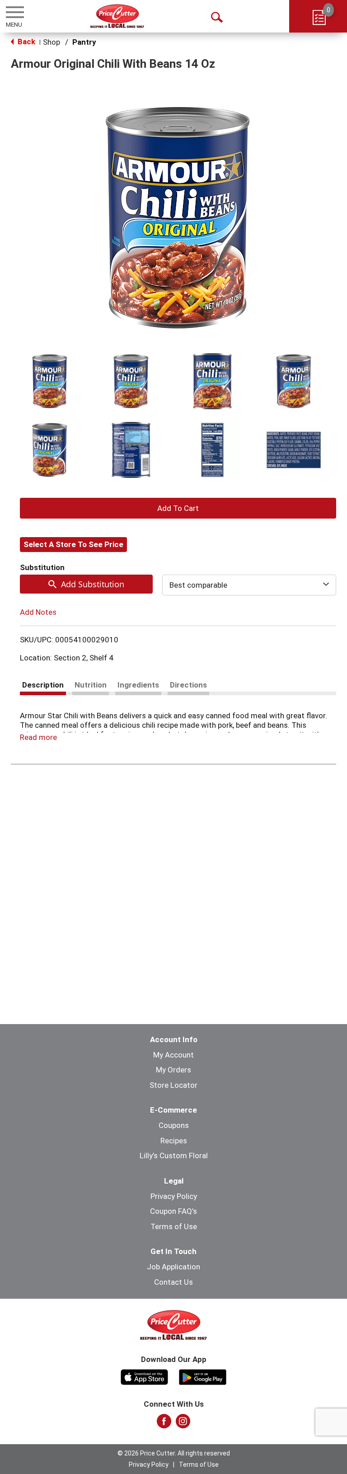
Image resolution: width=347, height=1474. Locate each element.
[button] (50, 381)
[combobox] (249, 585)
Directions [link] (188, 684)
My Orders (173, 1069)
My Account (173, 1054)
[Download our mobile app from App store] (144, 1375)
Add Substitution (92, 584)
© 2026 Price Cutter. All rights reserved (173, 1453)
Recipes (173, 1140)
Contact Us (173, 1282)
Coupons (174, 1125)
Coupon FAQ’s (173, 1211)
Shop (51, 42)
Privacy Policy (173, 1196)
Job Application (173, 1266)
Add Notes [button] (38, 612)
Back (25, 41)
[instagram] (183, 1423)
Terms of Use (173, 1226)
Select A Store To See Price (73, 544)
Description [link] (43, 684)
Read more (38, 737)
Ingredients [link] (138, 684)
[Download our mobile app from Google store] (202, 1375)
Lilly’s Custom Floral (174, 1155)
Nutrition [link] (91, 684)
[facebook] (164, 1423)
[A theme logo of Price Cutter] (117, 16)
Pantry (84, 42)
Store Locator (173, 1085)
